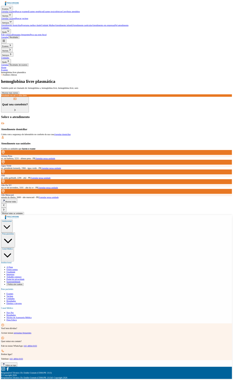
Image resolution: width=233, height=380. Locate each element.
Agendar (4, 37)
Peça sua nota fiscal (38, 35)
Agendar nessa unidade (45, 158)
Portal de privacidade (15, 279)
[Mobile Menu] (3, 41)
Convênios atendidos (71, 11)
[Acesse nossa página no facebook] (7, 370)
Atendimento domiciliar (11, 25)
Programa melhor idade (31, 25)
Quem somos (12, 269)
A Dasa (9, 267)
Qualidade (10, 272)
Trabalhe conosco (13, 277)
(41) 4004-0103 (30, 346)
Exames (5, 9)
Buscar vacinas (21, 18)
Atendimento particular (82, 25)
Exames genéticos (35, 11)
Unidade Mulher (48, 25)
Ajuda (4, 32)
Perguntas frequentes (21, 35)
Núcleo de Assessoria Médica (19, 317)
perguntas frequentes (22, 333)
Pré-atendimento (122, 25)
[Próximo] (3, 210)
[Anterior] (3, 205)
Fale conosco (6, 35)
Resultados (14, 37)
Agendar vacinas (8, 18)
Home (3, 67)
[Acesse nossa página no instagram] (3, 370)
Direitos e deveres (14, 303)
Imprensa (10, 274)
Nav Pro (10, 312)
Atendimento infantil (64, 25)
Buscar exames (21, 11)
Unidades (5, 28)
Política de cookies (15, 284)
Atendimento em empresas (103, 25)
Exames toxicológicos (52, 11)
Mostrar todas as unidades (12, 213)
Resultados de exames (19, 65)
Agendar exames (8, 11)
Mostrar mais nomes (10, 93)
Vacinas (5, 16)
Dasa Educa (11, 320)
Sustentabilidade (13, 282)
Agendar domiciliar (62, 134)
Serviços (5, 23)
